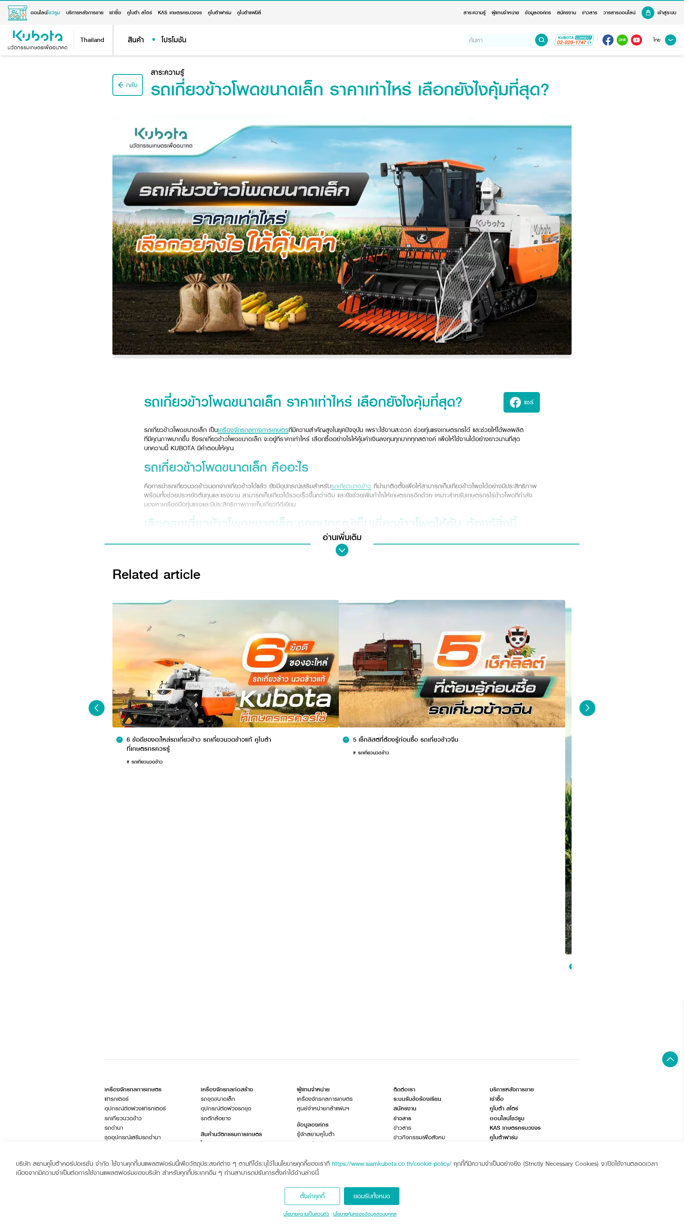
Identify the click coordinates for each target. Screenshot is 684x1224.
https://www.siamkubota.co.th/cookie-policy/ (391, 1164)
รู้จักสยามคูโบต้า (315, 1134)
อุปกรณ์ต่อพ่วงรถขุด (226, 1108)
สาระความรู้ (475, 12)
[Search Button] (541, 40)
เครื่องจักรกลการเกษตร (325, 1099)
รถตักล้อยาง (216, 1118)
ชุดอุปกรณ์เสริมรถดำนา (132, 1137)
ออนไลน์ (45, 13)
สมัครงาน (566, 12)
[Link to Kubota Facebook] (608, 40)
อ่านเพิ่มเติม (342, 537)
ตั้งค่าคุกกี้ (312, 1196)
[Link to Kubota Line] (622, 40)
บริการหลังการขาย (84, 12)
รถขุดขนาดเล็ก (218, 1099)
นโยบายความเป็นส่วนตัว (306, 1214)
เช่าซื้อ (115, 12)
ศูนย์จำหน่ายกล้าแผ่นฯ (323, 1108)
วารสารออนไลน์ (619, 12)
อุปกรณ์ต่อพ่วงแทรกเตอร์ (135, 1108)
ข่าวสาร (589, 12)
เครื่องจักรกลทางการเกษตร (253, 430)
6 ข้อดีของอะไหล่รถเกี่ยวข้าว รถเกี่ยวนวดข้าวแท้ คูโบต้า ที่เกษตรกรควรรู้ (199, 744)
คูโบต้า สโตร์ (139, 12)
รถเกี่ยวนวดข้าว (123, 1118)
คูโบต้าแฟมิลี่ (249, 12)
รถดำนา (113, 1128)
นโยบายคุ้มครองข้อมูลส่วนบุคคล (365, 1214)
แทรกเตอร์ (116, 1099)
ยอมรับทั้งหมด (371, 1196)
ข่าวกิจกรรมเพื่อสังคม (419, 1137)
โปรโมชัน (174, 40)
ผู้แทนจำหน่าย (505, 12)
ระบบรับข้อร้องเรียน (417, 1099)
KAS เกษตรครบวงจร (180, 12)
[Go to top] (670, 1059)
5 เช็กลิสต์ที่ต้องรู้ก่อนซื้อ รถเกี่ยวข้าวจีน (405, 740)
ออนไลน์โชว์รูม (507, 1118)
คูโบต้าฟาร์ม (219, 12)
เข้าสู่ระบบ (666, 13)
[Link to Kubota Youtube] (636, 40)
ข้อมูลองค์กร (538, 12)
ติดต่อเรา (404, 1089)
